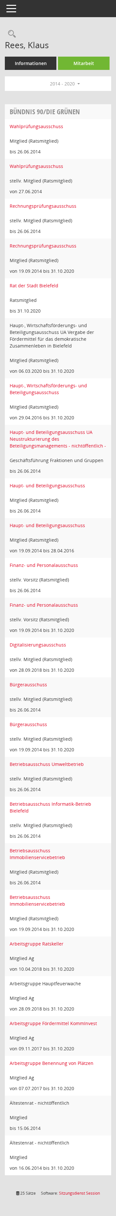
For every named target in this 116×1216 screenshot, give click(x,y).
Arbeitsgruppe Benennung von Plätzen (51, 1063)
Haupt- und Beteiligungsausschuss (47, 485)
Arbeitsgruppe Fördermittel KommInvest (53, 1023)
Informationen (31, 63)
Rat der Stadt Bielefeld (34, 285)
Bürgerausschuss (28, 684)
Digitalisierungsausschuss (38, 645)
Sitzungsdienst (79, 1193)
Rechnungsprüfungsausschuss (43, 206)
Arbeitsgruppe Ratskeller (36, 944)
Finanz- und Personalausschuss (44, 565)
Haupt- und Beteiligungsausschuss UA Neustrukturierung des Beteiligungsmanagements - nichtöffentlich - (58, 439)
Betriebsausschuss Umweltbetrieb (47, 764)
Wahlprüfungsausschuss (36, 126)
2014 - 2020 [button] (63, 84)
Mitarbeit (83, 63)
